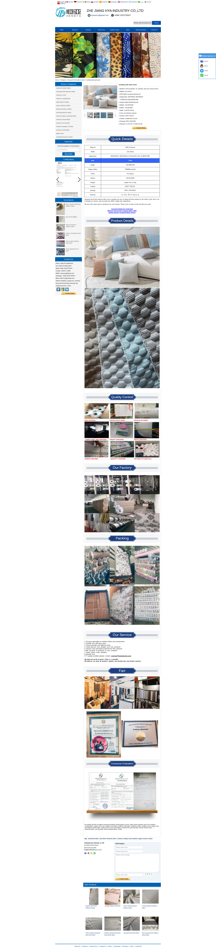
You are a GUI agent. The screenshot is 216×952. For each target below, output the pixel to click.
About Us (75, 30)
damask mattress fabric (64, 109)
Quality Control (114, 30)
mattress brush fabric (63, 119)
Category (63, 80)
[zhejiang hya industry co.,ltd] (68, 17)
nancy (205, 66)
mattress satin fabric (63, 130)
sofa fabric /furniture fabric (108, 838)
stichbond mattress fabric (64, 137)
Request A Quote (141, 30)
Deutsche (80, 2)
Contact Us (154, 30)
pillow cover (60, 133)
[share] (62, 289)
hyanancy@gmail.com (100, 15)
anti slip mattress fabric (63, 112)
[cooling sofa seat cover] (100, 97)
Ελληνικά (134, 2)
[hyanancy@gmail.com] (91, 853)
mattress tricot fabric (63, 123)
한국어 (149, 2)
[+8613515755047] (94, 853)
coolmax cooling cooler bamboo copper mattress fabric (135, 838)
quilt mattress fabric (62, 102)
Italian (88, 2)
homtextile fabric (93, 838)
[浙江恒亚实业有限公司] (58, 289)
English (62, 2)
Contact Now (68, 293)
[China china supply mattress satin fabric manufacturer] (60, 243)
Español (104, 2)
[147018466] (88, 853)
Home (62, 30)
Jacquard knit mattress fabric (76, 80)
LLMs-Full (138, 946)
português (114, 2)
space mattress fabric (63, 105)
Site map (125, 946)
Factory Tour (101, 30)
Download (117, 946)
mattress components (63, 98)
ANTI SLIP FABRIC (71, 217)
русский (96, 2)
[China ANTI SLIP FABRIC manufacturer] (60, 219)
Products (88, 30)
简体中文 (63, 3)
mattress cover (61, 95)
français (70, 2)
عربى (142, 2)
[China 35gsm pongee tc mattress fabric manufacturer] (60, 227)
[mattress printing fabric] (108, 77)
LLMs (131, 946)
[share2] (67, 289)
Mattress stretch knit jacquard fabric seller (122, 211)
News (128, 30)
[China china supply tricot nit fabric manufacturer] (60, 251)
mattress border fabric (63, 88)
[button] (158, 55)
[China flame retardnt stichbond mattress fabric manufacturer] (60, 209)
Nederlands (124, 2)
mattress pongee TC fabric (64, 126)
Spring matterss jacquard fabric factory (122, 212)
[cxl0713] (85, 853)
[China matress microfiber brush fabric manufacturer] (60, 235)
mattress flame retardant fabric (66, 116)
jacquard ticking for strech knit (122, 209)
